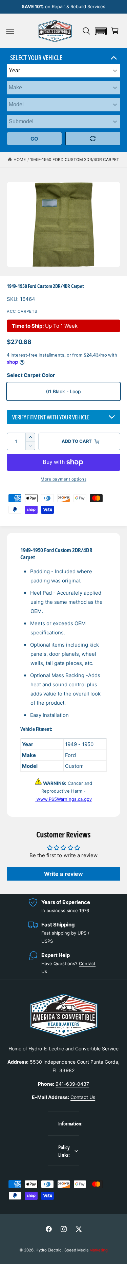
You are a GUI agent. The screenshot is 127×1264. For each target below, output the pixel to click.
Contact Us (82, 1097)
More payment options (63, 479)
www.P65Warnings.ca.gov (63, 799)
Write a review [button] (63, 873)
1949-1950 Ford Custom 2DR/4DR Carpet (74, 159)
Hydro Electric (48, 1250)
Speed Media (86, 1250)
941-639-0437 (72, 1084)
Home (20, 159)
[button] (10, 30)
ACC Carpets (22, 311)
